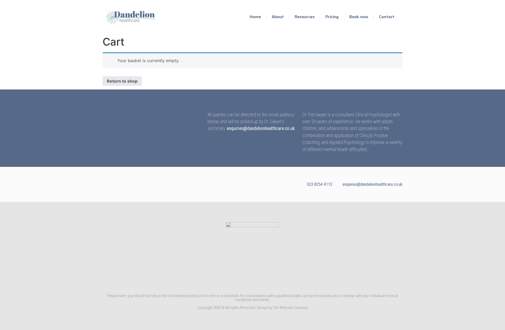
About (278, 16)
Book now (358, 16)
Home (255, 16)
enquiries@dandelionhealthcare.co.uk (261, 128)
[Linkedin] (252, 283)
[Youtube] (242, 283)
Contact (387, 16)
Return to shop (122, 81)
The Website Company (290, 307)
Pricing (332, 16)
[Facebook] (262, 283)
